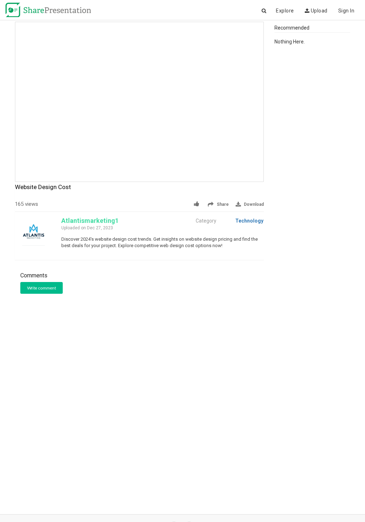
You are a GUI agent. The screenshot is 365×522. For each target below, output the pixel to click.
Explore (285, 11)
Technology (249, 221)
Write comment (41, 288)
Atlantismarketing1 (90, 220)
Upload (318, 11)
